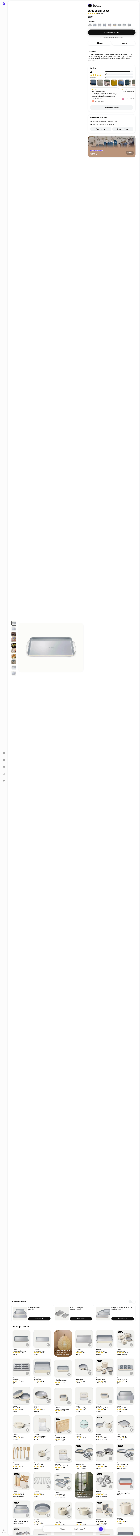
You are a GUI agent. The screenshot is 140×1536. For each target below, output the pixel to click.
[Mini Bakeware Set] (63, 1482)
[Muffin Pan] (21, 1367)
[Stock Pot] (125, 1507)
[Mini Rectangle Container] (104, 1396)
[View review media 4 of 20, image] (114, 83)
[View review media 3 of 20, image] (107, 83)
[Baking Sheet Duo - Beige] (21, 1509)
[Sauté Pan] (21, 1424)
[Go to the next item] (133, 1301)
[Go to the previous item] (130, 1301)
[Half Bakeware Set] (125, 1452)
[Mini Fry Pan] (84, 1367)
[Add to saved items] (27, 1344)
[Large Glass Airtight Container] (42, 1424)
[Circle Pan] (42, 1509)
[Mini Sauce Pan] (42, 1452)
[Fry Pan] (42, 1396)
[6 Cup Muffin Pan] (125, 1367)
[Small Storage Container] (63, 1397)
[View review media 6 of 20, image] (128, 83)
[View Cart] (3, 766)
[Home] (3, 753)
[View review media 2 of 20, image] (100, 83)
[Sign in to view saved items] (3, 780)
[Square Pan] (42, 1367)
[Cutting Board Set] (63, 1425)
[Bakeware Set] (84, 1452)
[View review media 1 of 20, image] (93, 83)
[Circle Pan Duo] (21, 1396)
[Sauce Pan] (63, 1510)
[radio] (90, 25)
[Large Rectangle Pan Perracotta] (125, 1481)
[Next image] (80, 648)
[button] (111, 72)
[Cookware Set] (104, 1481)
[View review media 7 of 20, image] (135, 83)
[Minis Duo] (104, 1424)
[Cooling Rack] (42, 1481)
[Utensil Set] (21, 1452)
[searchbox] (73, 1529)
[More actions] (134, 5)
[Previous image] (22, 648)
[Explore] (3, 759)
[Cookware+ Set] (104, 1367)
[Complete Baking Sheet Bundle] (103, 1313)
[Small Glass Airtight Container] (84, 1396)
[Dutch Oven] (84, 1510)
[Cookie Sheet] (84, 1339)
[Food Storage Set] (104, 1509)
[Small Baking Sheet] (42, 1339)
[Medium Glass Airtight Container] (63, 1454)
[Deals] (3, 773)
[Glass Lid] (84, 1424)
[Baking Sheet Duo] (125, 1396)
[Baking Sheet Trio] (20, 1313)
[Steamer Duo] (104, 1452)
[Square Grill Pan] (125, 1424)
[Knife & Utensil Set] (21, 1481)
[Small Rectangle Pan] (63, 1368)
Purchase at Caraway (112, 32)
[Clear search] (101, 1529)
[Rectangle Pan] (104, 1339)
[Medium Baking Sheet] (21, 1339)
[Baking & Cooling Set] (62, 1313)
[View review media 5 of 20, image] (121, 83)
